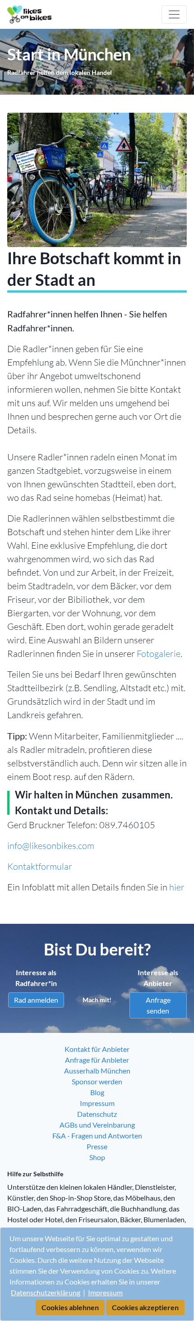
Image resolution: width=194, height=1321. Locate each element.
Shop (97, 1157)
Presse (97, 1146)
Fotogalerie (158, 653)
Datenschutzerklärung (45, 1292)
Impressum (105, 1292)
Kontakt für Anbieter (97, 1049)
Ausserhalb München (97, 1070)
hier (177, 887)
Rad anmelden (36, 999)
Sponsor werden (97, 1081)
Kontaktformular (39, 866)
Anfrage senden (158, 1005)
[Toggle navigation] (174, 14)
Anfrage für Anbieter (97, 1059)
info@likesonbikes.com (50, 845)
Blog (97, 1092)
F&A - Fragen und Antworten (97, 1135)
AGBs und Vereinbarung (97, 1124)
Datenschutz (97, 1114)
